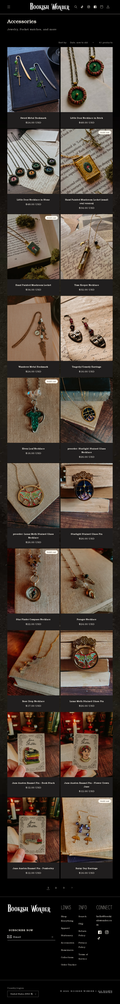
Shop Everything (67, 918)
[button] (9, 7)
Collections (67, 957)
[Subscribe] (52, 937)
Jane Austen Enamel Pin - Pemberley (33, 868)
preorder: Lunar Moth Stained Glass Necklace (33, 536)
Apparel (65, 928)
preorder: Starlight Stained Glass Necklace (87, 450)
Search (83, 916)
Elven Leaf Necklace (33, 448)
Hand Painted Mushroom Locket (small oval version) (86, 201)
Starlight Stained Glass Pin (86, 534)
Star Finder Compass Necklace (33, 619)
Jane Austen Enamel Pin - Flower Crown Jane (86, 785)
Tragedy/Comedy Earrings (86, 366)
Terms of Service (83, 956)
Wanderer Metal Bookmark (33, 366)
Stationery (67, 935)
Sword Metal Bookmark (33, 118)
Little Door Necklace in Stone (33, 199)
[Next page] (72, 887)
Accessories (67, 942)
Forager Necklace (86, 619)
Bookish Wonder (82, 991)
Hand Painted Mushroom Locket (33, 285)
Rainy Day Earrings (87, 868)
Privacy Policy (83, 944)
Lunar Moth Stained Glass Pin (87, 701)
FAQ (81, 923)
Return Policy (82, 933)
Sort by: (63, 42)
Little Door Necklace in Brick (86, 118)
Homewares (67, 950)
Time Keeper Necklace (86, 285)
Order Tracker (69, 964)
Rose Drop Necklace (33, 701)
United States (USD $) (21, 994)
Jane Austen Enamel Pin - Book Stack (33, 783)
